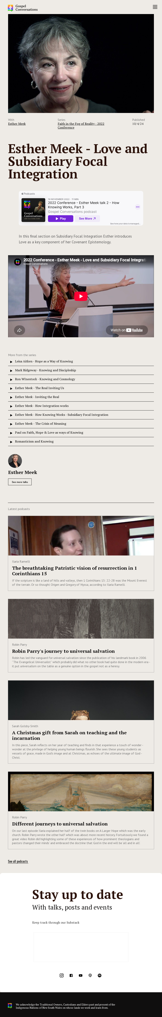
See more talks (20, 482)
